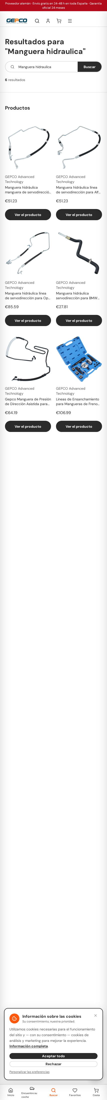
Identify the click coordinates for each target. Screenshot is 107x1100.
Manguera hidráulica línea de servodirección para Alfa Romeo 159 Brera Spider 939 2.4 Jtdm (79, 190)
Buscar (90, 67)
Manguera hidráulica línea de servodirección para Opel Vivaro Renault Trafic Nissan (28, 296)
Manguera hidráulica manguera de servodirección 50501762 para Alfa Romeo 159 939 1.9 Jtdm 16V (28, 190)
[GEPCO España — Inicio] (17, 21)
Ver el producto (28, 214)
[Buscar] (37, 20)
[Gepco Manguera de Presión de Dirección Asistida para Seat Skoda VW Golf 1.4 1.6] (28, 359)
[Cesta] (58, 20)
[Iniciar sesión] (48, 20)
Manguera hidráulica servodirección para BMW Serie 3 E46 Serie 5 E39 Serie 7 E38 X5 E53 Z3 (77, 296)
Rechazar (53, 1064)
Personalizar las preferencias (29, 1072)
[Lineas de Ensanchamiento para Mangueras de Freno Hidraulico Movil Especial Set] (79, 359)
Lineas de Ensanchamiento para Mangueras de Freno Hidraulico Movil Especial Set (79, 402)
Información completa (28, 1046)
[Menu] (69, 20)
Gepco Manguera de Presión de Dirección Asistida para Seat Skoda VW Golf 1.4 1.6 (28, 402)
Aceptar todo (53, 1056)
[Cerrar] (96, 1015)
